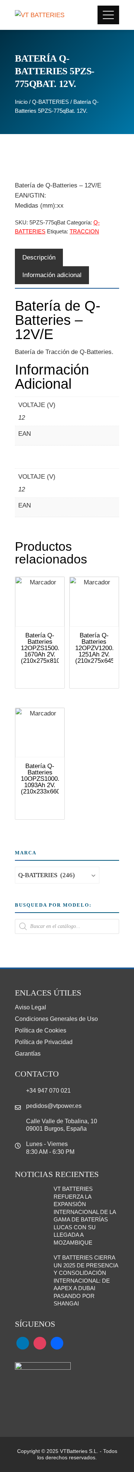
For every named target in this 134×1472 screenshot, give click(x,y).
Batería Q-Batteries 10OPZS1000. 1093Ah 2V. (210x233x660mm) (47, 779)
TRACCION (84, 231)
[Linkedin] (22, 1342)
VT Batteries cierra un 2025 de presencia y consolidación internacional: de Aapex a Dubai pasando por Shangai (86, 1280)
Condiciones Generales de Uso (56, 1019)
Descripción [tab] (38, 257)
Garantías (28, 1053)
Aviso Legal (30, 1007)
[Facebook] (57, 1342)
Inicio (21, 102)
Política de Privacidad (44, 1042)
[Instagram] (40, 1342)
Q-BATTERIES (50, 102)
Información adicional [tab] (52, 275)
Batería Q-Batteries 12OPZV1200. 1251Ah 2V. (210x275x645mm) (101, 648)
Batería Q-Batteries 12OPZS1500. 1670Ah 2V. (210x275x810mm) (47, 648)
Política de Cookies (40, 1030)
